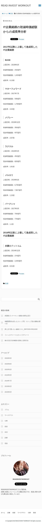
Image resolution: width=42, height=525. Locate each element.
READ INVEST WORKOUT (16, 5)
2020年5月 (8, 369)
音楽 (6, 443)
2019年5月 (8, 392)
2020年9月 (8, 358)
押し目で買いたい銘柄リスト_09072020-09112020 (21, 329)
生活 (6, 432)
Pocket (21, 39)
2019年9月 (8, 375)
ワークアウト (9, 415)
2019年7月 (8, 381)
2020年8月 (8, 364)
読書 (6, 437)
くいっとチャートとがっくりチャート (17, 335)
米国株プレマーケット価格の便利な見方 (17, 316)
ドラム (7, 409)
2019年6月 (8, 386)
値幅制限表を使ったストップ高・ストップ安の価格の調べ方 (22, 322)
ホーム (3, 512)
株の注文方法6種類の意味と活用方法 (16, 340)
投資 (6, 283)
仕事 (6, 421)
